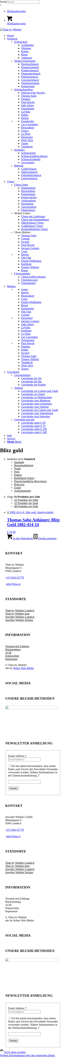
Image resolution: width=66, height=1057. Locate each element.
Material (18, 165)
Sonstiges (19, 149)
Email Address (17, 755)
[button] (27, 1055)
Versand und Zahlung (17, 646)
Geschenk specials (24, 419)
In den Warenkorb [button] (22, 538)
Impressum (11, 658)
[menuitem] (36, 35)
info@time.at (13, 836)
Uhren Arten (21, 184)
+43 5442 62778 (14, 577)
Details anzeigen (46, 538)
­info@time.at (13, 584)
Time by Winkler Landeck (19, 610)
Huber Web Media (23, 668)
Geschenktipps (22, 375)
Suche (3, 1)
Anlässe (18, 387)
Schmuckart (20, 41)
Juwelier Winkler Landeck (19, 616)
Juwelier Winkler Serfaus (19, 620)
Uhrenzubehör (22, 273)
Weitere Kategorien (25, 60)
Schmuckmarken (23, 89)
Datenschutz (12, 655)
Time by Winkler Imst (17, 613)
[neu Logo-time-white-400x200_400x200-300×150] (10, 29)
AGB (8, 652)
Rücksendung (13, 649)
